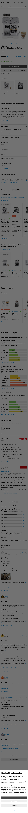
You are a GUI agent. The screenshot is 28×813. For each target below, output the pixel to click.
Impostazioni (14, 805)
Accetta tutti (14, 798)
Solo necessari (14, 801)
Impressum (3, 810)
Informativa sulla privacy (12, 810)
